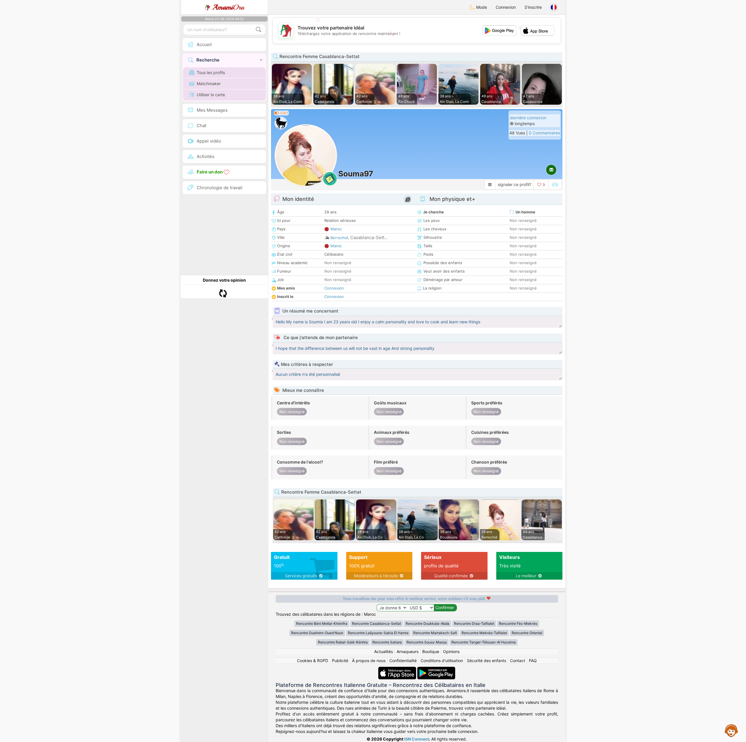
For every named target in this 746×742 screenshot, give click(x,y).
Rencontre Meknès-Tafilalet (484, 633)
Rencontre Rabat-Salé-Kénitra (343, 642)
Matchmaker (209, 83)
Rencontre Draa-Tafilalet (474, 623)
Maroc (336, 229)
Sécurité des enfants (486, 660)
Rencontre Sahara (387, 642)
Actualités (383, 651)
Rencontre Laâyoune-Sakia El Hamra (378, 633)
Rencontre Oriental (527, 633)
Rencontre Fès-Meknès (518, 623)
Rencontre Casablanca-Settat (376, 623)
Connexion (506, 7)
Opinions (451, 651)
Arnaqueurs (407, 651)
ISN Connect (416, 738)
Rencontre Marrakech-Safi (435, 633)
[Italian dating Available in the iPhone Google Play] (436, 669)
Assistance (731, 730)
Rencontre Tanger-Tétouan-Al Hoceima (483, 642)
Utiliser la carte (211, 94)
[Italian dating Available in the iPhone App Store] (397, 669)
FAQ (533, 660)
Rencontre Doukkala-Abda (427, 623)
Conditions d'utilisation (441, 660)
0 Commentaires (544, 132)
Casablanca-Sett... (369, 237)
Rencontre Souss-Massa (427, 642)
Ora (228, 7)
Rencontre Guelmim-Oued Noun (317, 633)
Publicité (340, 660)
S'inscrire (533, 7)
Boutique (430, 651)
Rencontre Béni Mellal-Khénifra (321, 623)
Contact (517, 660)
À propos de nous (369, 660)
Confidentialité (403, 660)
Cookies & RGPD (312, 660)
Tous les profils (211, 72)
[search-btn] (258, 29)
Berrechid (339, 237)
